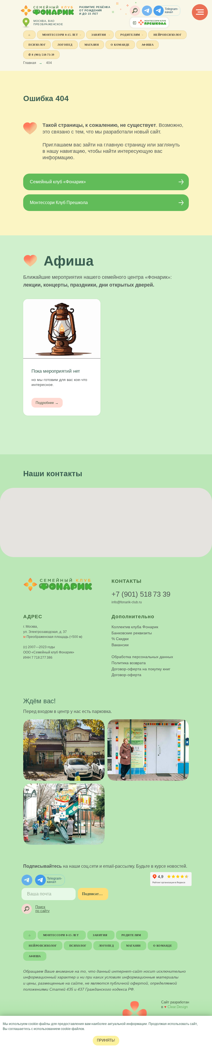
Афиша (148, 44)
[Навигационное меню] (200, 12)
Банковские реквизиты (132, 633)
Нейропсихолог (167, 34)
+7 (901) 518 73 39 (141, 594)
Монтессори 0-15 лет (60, 34)
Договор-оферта (126, 675)
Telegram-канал (171, 10)
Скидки (122, 639)
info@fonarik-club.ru (127, 602)
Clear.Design (178, 1007)
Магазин (91, 44)
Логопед (65, 44)
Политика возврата (129, 663)
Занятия (99, 34)
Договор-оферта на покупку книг (141, 669)
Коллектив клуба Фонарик (135, 627)
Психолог (37, 44)
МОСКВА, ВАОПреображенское (48, 22)
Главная (29, 63)
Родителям (130, 34)
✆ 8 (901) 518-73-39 (41, 54)
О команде (120, 44)
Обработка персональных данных (142, 657)
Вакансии (120, 645)
